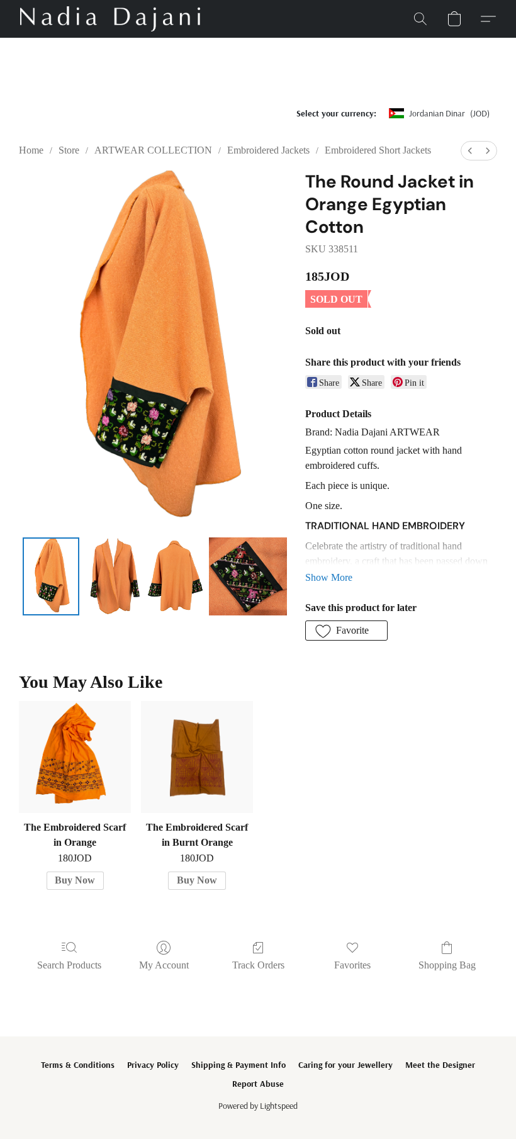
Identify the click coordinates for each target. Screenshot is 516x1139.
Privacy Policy (153, 1064)
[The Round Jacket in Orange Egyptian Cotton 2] (175, 576)
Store (69, 150)
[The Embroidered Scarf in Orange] (75, 757)
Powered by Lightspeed (258, 1105)
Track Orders (258, 965)
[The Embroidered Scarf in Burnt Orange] (197, 757)
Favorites (352, 965)
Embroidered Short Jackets (378, 150)
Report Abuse (258, 1083)
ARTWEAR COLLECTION (153, 150)
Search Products (69, 965)
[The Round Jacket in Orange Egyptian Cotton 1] (113, 576)
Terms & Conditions (78, 1064)
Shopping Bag (447, 965)
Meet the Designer (440, 1064)
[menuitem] (470, 151)
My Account (164, 965)
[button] (110, 18)
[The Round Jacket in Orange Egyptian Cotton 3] (248, 576)
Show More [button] (328, 577)
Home (31, 150)
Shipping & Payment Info (238, 1064)
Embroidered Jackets (268, 150)
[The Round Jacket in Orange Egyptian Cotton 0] (51, 576)
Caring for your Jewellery (345, 1064)
